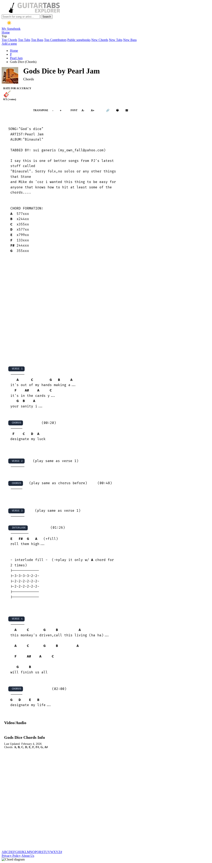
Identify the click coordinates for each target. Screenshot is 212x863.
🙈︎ (126, 110)
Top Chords (9, 40)
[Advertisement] (106, 309)
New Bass (130, 40)
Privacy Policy (11, 855)
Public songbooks (78, 40)
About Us (27, 855)
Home (6, 32)
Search (46, 16)
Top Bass (37, 40)
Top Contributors (55, 40)
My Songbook (11, 28)
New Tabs (115, 40)
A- (83, 110)
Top (4, 36)
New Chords (99, 40)
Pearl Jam (16, 58)
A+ (92, 110)
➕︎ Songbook (15, 110)
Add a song (9, 43)
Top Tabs (24, 40)
